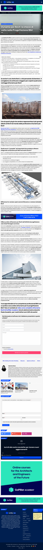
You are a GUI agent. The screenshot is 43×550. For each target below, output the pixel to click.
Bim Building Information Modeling (10, 360)
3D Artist (24, 512)
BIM (5, 15)
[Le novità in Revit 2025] (21, 386)
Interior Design (25, 526)
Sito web (23, 417)
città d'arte (28, 518)
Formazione (14, 546)
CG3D (24, 518)
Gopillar (29, 520)
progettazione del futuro (26, 533)
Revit (39, 360)
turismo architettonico (26, 539)
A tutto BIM (9, 15)
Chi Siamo (9, 546)
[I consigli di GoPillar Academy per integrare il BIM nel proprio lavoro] (7, 386)
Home (3, 15)
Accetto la (4, 455)
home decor (25, 524)
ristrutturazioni (28, 535)
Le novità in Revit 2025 (19, 390)
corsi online (25, 520)
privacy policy (10, 349)
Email (3, 417)
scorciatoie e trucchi (26, 537)
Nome (3, 413)
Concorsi (17, 546)
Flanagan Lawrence (25, 227)
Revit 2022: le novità (33, 390)
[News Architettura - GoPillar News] (8, 2)
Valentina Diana (5, 33)
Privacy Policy (8, 455)
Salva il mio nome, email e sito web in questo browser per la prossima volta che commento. (19, 421)
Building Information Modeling (26, 516)
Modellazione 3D (25, 528)
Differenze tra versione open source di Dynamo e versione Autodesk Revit (19, 66)
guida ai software (31, 360)
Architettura (25, 514)
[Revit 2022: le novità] (36, 386)
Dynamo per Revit (5, 128)
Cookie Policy (22, 546)
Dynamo (23, 360)
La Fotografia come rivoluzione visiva (14, 12)
